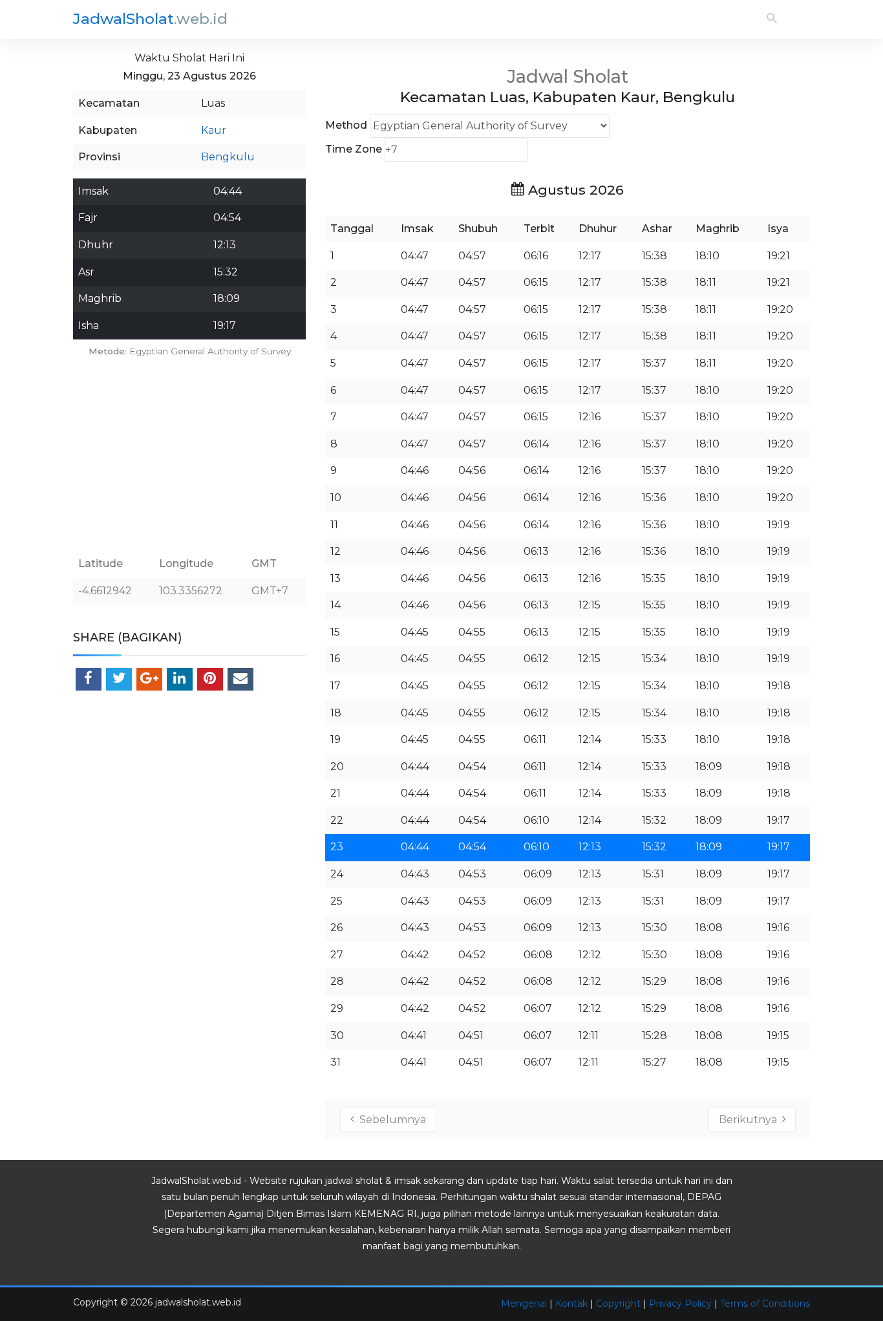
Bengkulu (228, 157)
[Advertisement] (189, 455)
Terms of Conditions (765, 1303)
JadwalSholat (150, 19)
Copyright (618, 1303)
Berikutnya (750, 1119)
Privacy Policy (680, 1303)
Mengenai (524, 1303)
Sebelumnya (390, 1119)
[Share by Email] (240, 679)
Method (346, 125)
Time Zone (353, 149)
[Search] (772, 19)
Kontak (571, 1303)
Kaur (213, 130)
